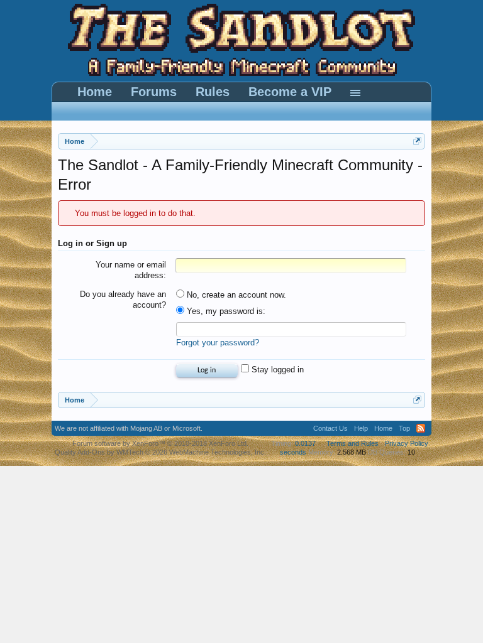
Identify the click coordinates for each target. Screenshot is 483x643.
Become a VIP (289, 92)
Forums (154, 92)
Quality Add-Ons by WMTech (160, 452)
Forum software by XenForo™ (160, 443)
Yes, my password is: (224, 311)
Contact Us (330, 428)
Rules (213, 92)
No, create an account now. (235, 295)
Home (94, 92)
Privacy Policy (406, 443)
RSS (420, 428)
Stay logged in (276, 369)
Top (404, 428)
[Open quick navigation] (417, 141)
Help (361, 428)
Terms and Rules (352, 443)
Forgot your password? (217, 342)
